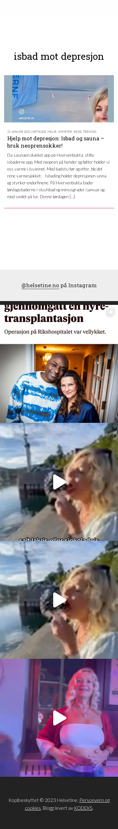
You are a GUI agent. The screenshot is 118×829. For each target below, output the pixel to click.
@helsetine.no (40, 285)
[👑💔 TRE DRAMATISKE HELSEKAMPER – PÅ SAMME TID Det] (59, 364)
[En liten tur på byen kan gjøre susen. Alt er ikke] (59, 718)
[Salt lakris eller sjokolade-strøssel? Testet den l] (59, 482)
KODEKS (83, 808)
